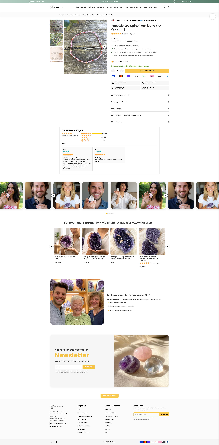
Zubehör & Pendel (136, 7)
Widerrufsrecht (82, 413)
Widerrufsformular (109, 395)
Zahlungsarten (82, 419)
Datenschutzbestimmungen (141, 420)
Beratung (108, 423)
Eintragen (164, 414)
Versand (129, 41)
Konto (107, 432)
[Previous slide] (53, 195)
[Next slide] (166, 195)
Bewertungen (109, 419)
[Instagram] (55, 442)
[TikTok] (51, 442)
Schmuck (109, 7)
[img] (77, 154)
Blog (155, 7)
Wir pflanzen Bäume (111, 416)
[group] (56, 26)
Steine (116, 7)
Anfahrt (107, 426)
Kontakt (108, 429)
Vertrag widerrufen (84, 432)
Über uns (108, 410)
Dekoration (124, 7)
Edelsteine (100, 7)
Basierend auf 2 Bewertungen (70, 135)
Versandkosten (82, 423)
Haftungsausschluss (84, 426)
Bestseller (91, 7)
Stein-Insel (53, 417)
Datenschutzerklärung (85, 416)
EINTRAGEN (88, 367)
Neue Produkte (81, 7)
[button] (104, 47)
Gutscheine (148, 7)
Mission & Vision (110, 413)
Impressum (81, 429)
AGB (79, 410)
